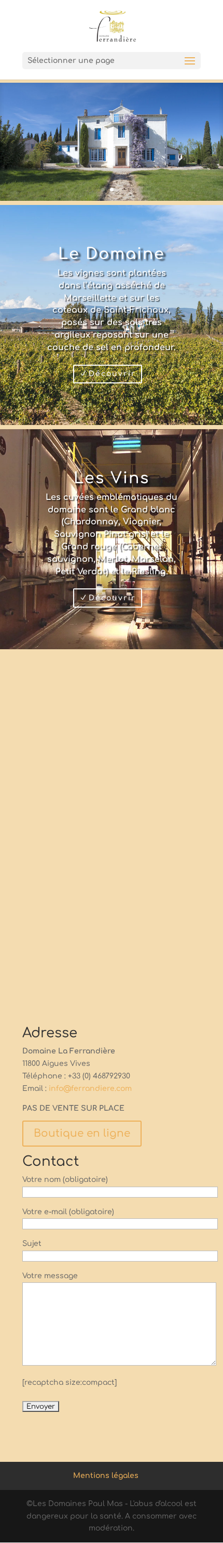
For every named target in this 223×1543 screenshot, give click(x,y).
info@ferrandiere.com (90, 1088)
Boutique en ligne (82, 1133)
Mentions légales (105, 1476)
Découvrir (112, 374)
